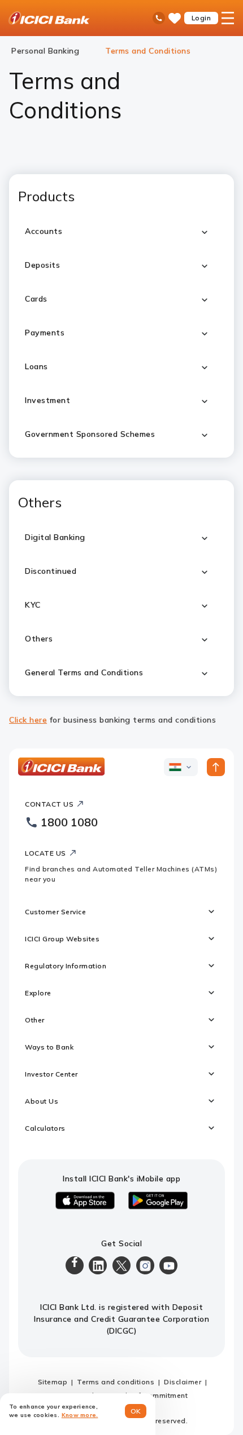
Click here (28, 720)
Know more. (80, 1415)
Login (201, 18)
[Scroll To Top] (216, 767)
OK (136, 1411)
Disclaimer (182, 1382)
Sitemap (53, 1382)
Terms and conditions (115, 1382)
